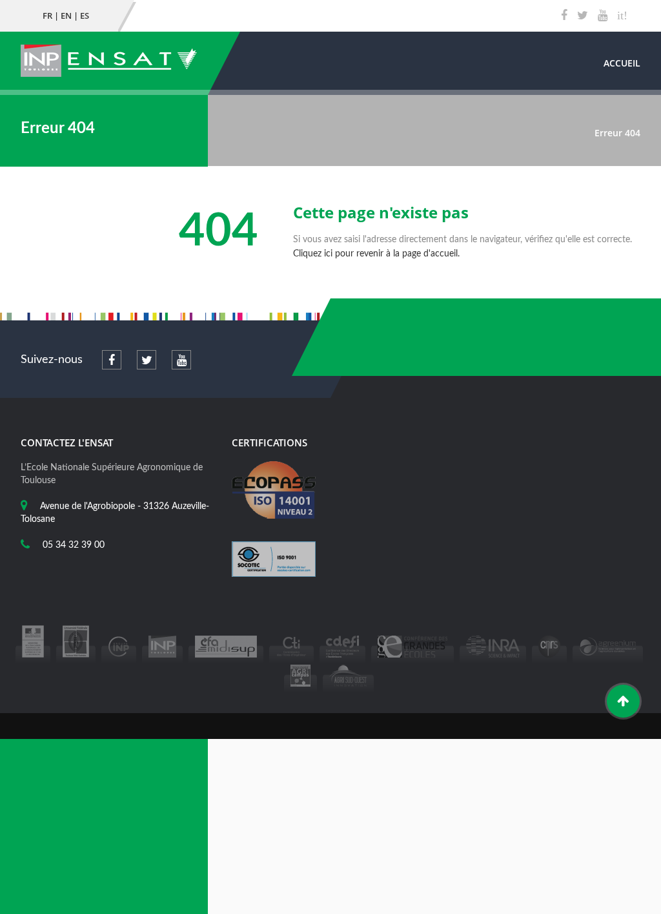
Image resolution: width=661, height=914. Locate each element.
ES (84, 15)
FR (47, 15)
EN (66, 15)
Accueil (622, 63)
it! (622, 15)
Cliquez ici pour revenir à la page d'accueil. (376, 253)
